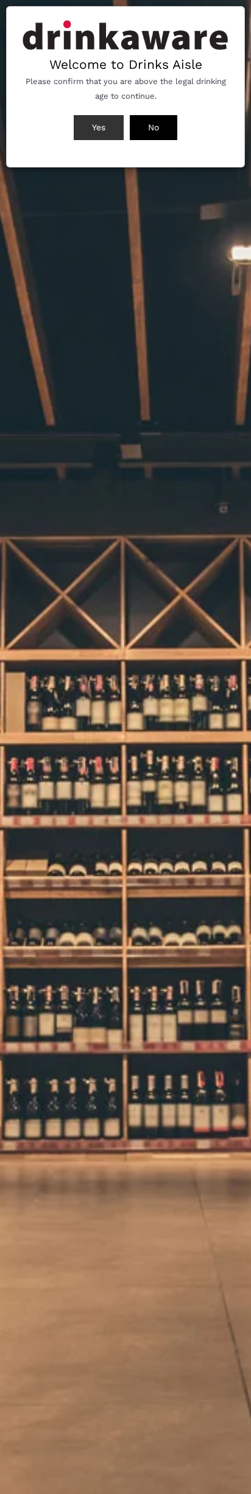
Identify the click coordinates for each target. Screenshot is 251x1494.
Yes (98, 127)
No (153, 127)
